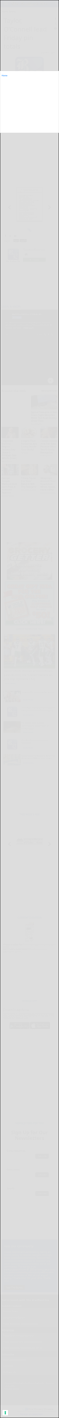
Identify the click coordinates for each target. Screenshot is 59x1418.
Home (4, 75)
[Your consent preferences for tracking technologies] (5, 1413)
